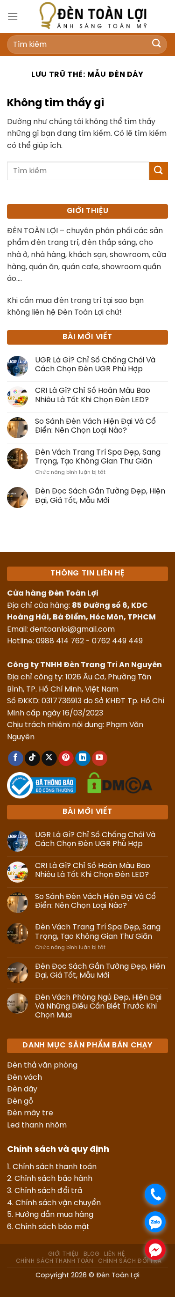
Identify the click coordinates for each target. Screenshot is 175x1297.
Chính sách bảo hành (53, 1179)
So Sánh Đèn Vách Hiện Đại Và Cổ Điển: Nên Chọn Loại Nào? (95, 426)
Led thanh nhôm (37, 1125)
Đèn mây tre (30, 1113)
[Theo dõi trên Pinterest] (66, 758)
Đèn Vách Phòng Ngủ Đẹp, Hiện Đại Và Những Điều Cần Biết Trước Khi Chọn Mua (98, 1006)
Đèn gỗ (20, 1101)
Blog (91, 1254)
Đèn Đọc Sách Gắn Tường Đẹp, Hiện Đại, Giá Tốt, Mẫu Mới (100, 495)
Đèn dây (22, 1089)
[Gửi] (156, 44)
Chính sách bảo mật (52, 1227)
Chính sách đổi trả (48, 1191)
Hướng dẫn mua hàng (54, 1215)
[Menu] (12, 16)
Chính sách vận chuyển (58, 1203)
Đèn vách (24, 1078)
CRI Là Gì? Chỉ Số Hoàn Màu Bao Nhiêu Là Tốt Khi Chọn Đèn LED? (92, 395)
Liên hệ (114, 1254)
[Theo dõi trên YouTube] (99, 758)
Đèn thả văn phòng (42, 1065)
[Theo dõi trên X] (49, 758)
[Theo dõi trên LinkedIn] (83, 758)
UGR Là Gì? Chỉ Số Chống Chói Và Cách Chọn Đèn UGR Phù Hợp (95, 364)
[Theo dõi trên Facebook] (15, 758)
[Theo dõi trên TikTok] (32, 758)
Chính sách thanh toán (55, 1167)
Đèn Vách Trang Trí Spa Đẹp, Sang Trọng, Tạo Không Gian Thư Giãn (98, 457)
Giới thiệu (63, 1254)
